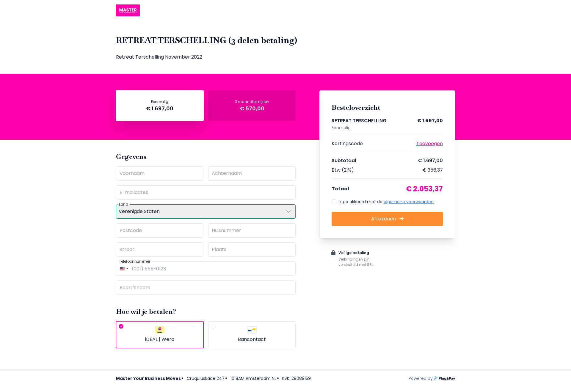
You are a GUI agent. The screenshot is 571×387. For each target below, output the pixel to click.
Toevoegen (429, 143)
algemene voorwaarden (409, 202)
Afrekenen (384, 218)
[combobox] (123, 268)
